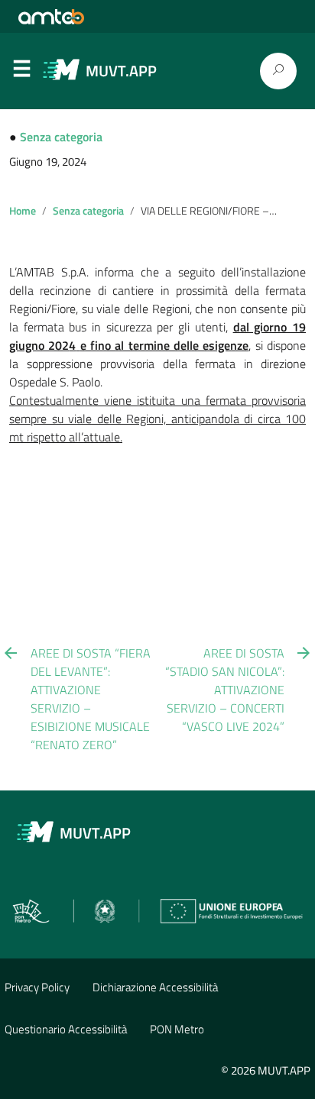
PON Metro (177, 1029)
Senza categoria (61, 137)
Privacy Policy (37, 987)
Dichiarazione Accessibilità (155, 987)
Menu (21, 72)
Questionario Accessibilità (66, 1029)
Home (22, 210)
